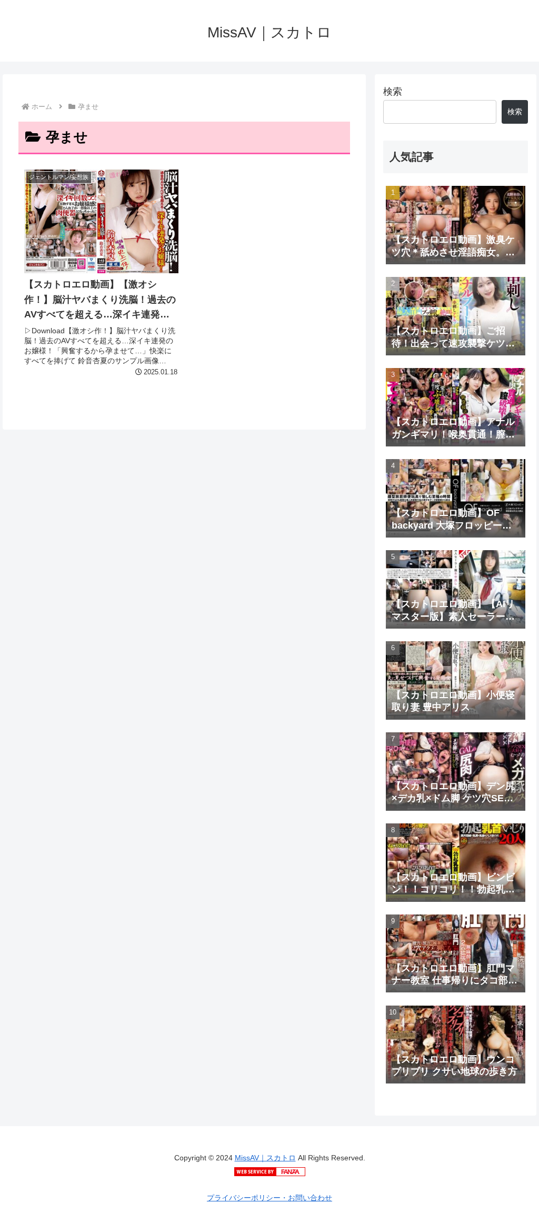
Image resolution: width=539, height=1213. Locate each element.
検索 (392, 91)
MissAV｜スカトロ (265, 1158)
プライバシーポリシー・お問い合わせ (269, 1198)
